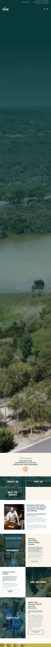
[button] (44, 9)
